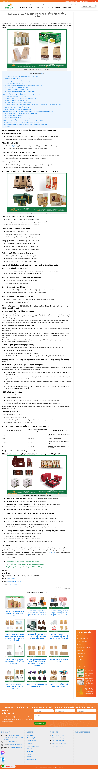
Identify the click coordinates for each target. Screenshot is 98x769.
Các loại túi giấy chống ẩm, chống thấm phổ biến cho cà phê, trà (22, 85)
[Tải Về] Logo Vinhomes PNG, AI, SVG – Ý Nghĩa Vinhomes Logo (89, 690)
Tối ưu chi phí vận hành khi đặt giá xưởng (18, 109)
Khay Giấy (80, 653)
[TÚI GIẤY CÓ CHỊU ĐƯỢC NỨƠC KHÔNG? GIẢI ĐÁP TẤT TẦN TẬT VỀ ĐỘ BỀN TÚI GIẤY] (59, 625)
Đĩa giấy (79, 650)
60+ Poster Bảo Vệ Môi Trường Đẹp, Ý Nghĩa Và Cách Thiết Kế (89, 672)
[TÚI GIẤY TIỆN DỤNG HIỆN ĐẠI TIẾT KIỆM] (59, 650)
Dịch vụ (31, 7)
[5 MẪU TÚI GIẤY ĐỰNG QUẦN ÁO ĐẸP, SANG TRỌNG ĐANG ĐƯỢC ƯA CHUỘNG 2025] (59, 602)
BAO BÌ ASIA (52, 552)
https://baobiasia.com (14, 584)
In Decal (63, 5)
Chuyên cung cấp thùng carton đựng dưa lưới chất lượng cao (25, 567)
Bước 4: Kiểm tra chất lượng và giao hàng (18, 102)
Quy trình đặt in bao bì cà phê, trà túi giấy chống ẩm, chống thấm (22, 95)
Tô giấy (79, 656)
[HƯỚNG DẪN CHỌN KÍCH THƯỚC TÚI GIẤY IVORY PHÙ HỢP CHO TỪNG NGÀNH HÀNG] (37, 602)
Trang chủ (22, 5)
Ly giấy (79, 659)
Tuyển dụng (66, 7)
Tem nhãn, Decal (82, 638)
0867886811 (11, 578)
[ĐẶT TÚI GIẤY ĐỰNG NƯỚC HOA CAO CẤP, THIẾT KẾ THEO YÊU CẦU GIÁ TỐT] (14, 650)
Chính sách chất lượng (58, 738)
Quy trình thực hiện (58, 735)
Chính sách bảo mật (58, 746)
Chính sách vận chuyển (59, 743)
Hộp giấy (79, 635)
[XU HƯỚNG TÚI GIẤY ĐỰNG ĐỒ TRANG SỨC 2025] (37, 675)
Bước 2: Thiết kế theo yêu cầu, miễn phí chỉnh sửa (20, 98)
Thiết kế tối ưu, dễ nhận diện (14, 115)
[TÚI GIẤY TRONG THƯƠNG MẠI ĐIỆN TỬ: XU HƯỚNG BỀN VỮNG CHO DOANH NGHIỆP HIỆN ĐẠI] (37, 650)
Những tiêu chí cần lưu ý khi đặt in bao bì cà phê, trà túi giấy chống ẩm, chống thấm (28, 111)
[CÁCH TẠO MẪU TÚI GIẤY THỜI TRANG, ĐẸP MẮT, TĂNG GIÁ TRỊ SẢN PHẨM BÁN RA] (37, 625)
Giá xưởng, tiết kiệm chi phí (14, 83)
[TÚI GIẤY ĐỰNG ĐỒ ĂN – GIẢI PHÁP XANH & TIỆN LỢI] (59, 675)
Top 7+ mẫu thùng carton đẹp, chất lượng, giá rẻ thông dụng (25, 564)
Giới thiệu (31, 5)
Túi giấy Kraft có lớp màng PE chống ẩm (17, 87)
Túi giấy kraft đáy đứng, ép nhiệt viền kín (18, 93)
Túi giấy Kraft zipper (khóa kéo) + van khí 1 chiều (20, 91)
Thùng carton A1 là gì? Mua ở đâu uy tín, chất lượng (22, 561)
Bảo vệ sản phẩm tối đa (12, 78)
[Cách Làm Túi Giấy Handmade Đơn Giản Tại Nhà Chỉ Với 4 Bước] (14, 602)
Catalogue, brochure (83, 647)
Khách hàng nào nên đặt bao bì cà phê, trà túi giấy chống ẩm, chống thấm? (25, 124)
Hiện (42, 73)
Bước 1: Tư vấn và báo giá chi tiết (15, 96)
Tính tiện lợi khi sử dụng (13, 117)
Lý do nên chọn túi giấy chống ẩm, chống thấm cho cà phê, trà (21, 76)
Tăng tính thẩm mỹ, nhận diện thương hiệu (18, 82)
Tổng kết (6, 126)
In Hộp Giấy (72, 5)
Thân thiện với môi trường (13, 80)
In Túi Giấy (23, 7)
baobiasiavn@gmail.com (13, 581)
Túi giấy (79, 644)
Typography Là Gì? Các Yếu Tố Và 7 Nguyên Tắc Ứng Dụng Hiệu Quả (89, 682)
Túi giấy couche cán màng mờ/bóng (16, 89)
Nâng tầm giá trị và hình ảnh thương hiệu (18, 107)
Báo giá (50, 7)
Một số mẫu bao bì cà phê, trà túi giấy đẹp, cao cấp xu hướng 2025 (23, 120)
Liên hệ (57, 7)
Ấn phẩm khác (81, 662)
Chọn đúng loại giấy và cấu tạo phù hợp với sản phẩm (21, 113)
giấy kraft (14, 146)
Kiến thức (40, 7)
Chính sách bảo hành (58, 740)
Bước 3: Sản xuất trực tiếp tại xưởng (16, 100)
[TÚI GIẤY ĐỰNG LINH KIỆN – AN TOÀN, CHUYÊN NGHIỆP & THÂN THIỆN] (14, 675)
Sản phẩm (41, 5)
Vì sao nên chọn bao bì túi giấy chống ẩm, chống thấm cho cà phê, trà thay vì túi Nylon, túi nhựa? (32, 104)
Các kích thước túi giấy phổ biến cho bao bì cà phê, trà (19, 119)
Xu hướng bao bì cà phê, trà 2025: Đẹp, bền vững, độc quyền (21, 122)
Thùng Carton (81, 641)
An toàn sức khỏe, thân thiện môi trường (17, 106)
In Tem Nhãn (52, 5)
